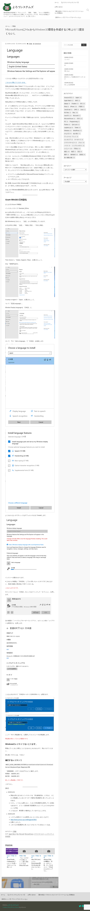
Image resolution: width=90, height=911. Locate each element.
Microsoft (21, 834)
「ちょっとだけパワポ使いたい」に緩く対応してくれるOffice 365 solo (23, 861)
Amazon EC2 (69, 97)
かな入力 (67, 133)
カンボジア (68, 139)
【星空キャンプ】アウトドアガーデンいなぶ (68, 17)
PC (66, 121)
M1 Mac (67, 112)
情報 (25, 855)
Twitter (77, 127)
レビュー (68, 148)
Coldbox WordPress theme (11, 907)
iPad (66, 106)
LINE (76, 109)
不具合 (77, 148)
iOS (82, 103)
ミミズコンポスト (78, 145)
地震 (73, 151)
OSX (79, 118)
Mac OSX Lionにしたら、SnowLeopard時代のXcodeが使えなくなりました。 (36, 864)
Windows (67, 130)
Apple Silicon (12, 834)
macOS (67, 115)
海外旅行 (74, 154)
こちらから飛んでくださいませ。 (15, 82)
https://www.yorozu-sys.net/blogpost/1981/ (24, 819)
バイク (67, 145)
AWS (77, 100)
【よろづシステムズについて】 (70, 2)
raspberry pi (68, 127)
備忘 (67, 151)
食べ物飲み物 (69, 157)
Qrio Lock (75, 124)
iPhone (73, 106)
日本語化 (7, 836)
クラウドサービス (39, 834)
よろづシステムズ (13, 905)
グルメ (81, 142)
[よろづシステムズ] (7, 7)
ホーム (57, 2)
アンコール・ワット (71, 136)
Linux (83, 109)
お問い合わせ (59, 7)
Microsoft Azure (29, 834)
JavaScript (68, 109)
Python (67, 124)
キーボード (78, 139)
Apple (8, 855)
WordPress (77, 130)
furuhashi (37, 43)
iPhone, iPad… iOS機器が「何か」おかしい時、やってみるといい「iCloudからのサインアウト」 (48, 865)
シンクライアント (49, 834)
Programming (74, 121)
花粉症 (82, 154)
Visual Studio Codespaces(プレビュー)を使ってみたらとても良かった (12, 863)
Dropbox (75, 103)
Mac (17, 834)
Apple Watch (68, 100)
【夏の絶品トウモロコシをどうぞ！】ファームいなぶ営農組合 (69, 12)
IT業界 (81, 106)
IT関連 (14, 26)
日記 (79, 151)
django (67, 103)
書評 (66, 154)
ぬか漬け (76, 133)
